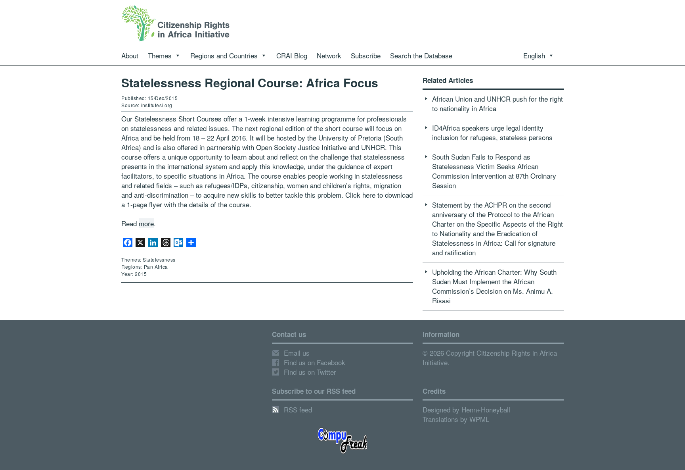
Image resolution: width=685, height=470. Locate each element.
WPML (479, 419)
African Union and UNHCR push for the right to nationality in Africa (497, 103)
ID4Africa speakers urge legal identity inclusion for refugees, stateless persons (492, 132)
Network (329, 55)
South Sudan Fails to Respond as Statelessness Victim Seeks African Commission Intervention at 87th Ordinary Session (494, 171)
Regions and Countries (224, 55)
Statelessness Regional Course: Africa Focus (249, 82)
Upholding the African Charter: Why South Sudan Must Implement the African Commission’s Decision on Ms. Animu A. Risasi (494, 286)
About (129, 55)
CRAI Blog (291, 55)
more (146, 223)
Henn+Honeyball (485, 409)
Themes (160, 55)
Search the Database (421, 55)
